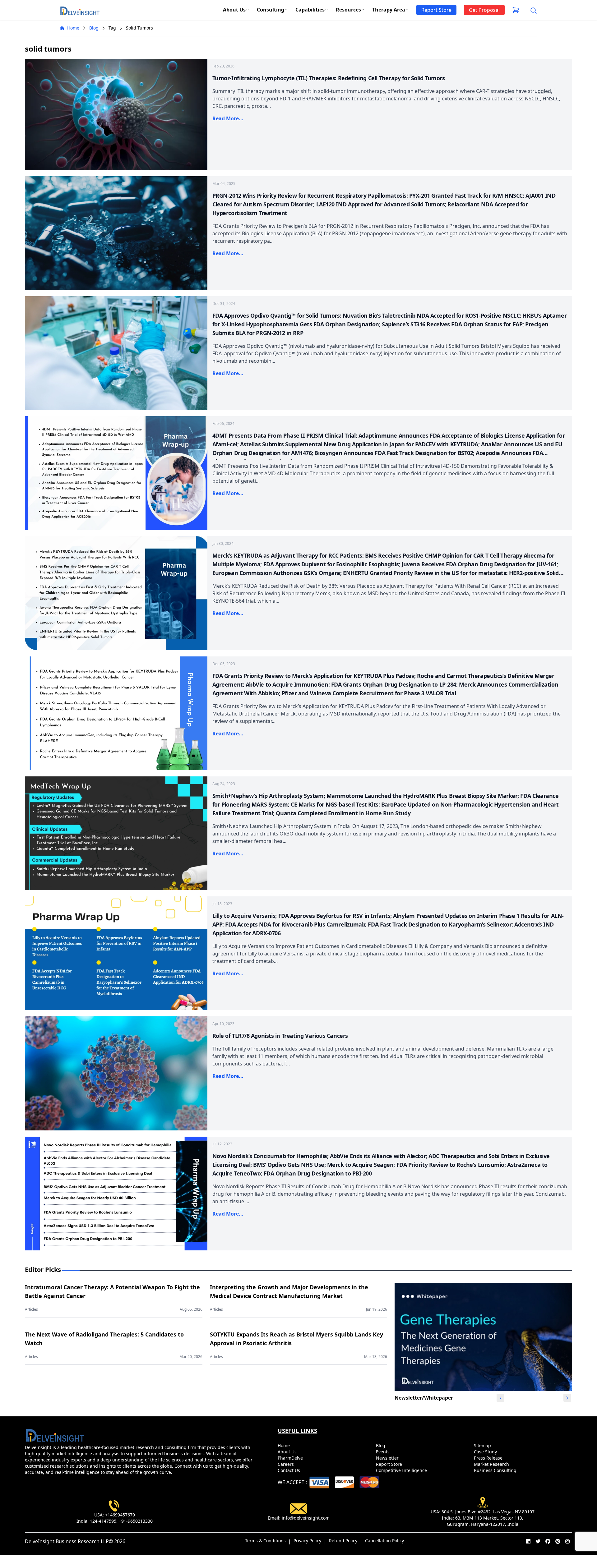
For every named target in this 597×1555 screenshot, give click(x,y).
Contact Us (289, 1470)
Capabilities (310, 9)
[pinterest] (558, 1541)
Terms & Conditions (265, 1540)
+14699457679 (120, 1515)
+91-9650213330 (136, 1521)
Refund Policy (343, 1540)
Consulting (270, 9)
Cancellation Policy (384, 1540)
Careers (286, 1464)
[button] (567, 1398)
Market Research (492, 1464)
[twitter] (538, 1541)
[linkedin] (528, 1541)
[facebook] (548, 1541)
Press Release (489, 1458)
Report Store (389, 1464)
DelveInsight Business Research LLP (67, 1541)
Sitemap (483, 1445)
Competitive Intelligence (402, 1470)
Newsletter (388, 1458)
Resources (348, 9)
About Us (234, 9)
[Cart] (516, 10)
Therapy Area (388, 9)
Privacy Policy (307, 1540)
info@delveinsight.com (306, 1518)
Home (73, 28)
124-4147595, (104, 1521)
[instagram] (567, 1541)
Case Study (486, 1452)
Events (383, 1452)
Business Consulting (496, 1470)
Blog (94, 28)
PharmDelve (291, 1458)
